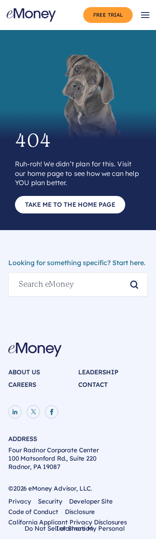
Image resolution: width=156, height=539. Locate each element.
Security (50, 501)
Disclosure (80, 512)
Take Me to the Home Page (70, 204)
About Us (24, 372)
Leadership (98, 372)
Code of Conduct (33, 512)
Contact (93, 385)
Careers (22, 385)
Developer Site (91, 501)
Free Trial (108, 15)
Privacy (19, 501)
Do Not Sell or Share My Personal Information (75, 530)
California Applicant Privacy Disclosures (67, 522)
